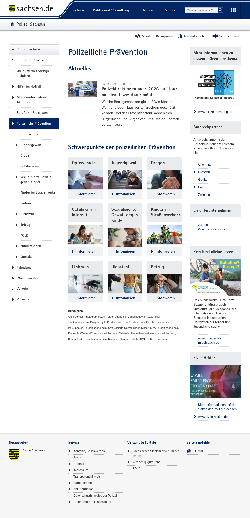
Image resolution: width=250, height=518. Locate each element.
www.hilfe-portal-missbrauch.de (209, 340)
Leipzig (203, 187)
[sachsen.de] (36, 9)
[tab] (36, 443)
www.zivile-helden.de (213, 416)
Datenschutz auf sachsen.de (92, 502)
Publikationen (30, 246)
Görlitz (203, 179)
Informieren (86, 194)
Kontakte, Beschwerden (89, 451)
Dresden (204, 172)
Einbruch (26, 203)
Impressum (80, 470)
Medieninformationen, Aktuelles (33, 99)
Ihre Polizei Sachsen (32, 60)
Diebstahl (27, 214)
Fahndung (24, 267)
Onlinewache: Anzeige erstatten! (33, 73)
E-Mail (199, 451)
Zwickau (204, 195)
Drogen (25, 155)
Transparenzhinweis (87, 476)
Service (170, 10)
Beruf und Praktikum (32, 112)
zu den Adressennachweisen (213, 227)
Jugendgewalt (30, 145)
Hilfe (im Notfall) (29, 86)
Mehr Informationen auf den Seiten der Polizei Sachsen (217, 407)
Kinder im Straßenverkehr (39, 192)
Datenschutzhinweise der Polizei (95, 495)
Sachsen (78, 10)
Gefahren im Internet (36, 166)
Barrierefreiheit (83, 483)
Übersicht (79, 464)
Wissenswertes (28, 278)
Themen (147, 10)
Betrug (25, 224)
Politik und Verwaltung (111, 10)
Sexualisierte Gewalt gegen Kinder (35, 179)
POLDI (24, 235)
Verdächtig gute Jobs (146, 462)
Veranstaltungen (29, 299)
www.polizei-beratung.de (215, 112)
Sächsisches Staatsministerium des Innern (156, 453)
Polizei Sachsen (30, 24)
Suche (77, 457)
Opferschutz (29, 134)
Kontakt (26, 256)
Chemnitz (205, 164)
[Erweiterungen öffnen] (233, 10)
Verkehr (22, 288)
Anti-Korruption (83, 489)
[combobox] (201, 10)
